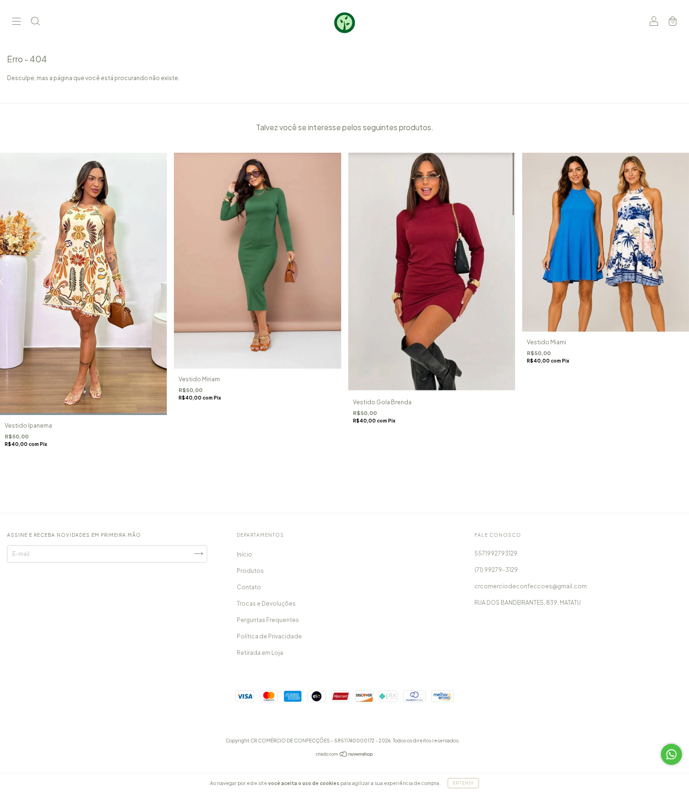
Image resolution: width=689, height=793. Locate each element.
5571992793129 (495, 553)
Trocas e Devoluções (266, 603)
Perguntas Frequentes (268, 619)
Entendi (463, 783)
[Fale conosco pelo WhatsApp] (671, 754)
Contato (249, 587)
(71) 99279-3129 (496, 569)
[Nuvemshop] (344, 755)
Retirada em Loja (260, 652)
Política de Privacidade (269, 636)
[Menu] (16, 22)
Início (244, 554)
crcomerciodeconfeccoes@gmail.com (530, 586)
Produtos (250, 570)
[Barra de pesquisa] (35, 22)
